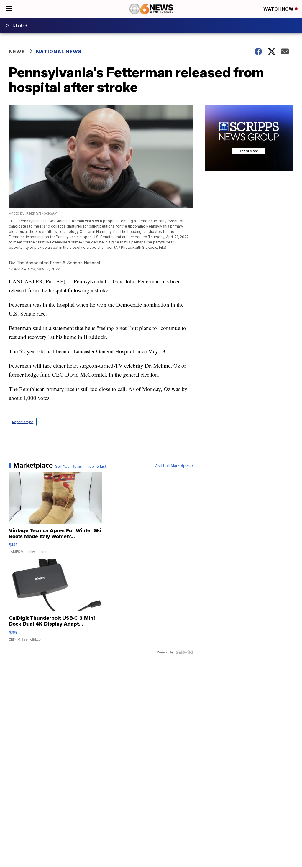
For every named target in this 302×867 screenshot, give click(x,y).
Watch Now (279, 9)
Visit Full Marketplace (173, 465)
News (17, 52)
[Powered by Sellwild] (184, 652)
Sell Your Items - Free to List (80, 466)
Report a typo (22, 421)
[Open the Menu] (9, 9)
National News (59, 52)
